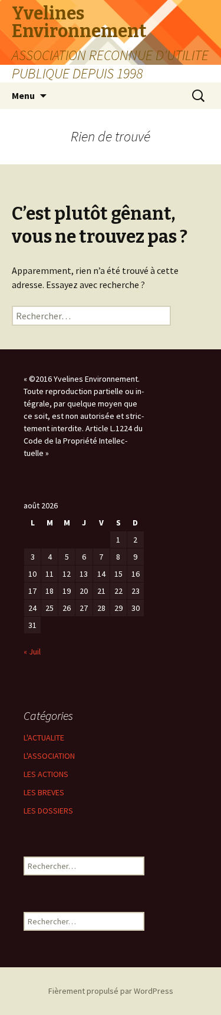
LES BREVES (44, 792)
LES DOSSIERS (48, 810)
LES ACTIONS (46, 774)
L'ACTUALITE (44, 737)
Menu (23, 95)
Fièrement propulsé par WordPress (110, 991)
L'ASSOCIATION (49, 755)
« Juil (32, 651)
